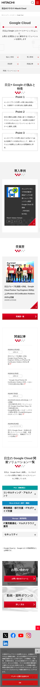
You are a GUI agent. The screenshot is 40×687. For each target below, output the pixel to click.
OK (20, 683)
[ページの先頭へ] (38, 628)
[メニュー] (37, 2)
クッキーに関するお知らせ (20, 676)
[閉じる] (37, 651)
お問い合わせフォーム (20, 579)
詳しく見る (20, 604)
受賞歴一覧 (20, 316)
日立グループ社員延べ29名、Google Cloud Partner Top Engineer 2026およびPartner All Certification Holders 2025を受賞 (19, 360)
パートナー (12, 15)
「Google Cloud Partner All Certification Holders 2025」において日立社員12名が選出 (20, 382)
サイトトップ (5, 15)
